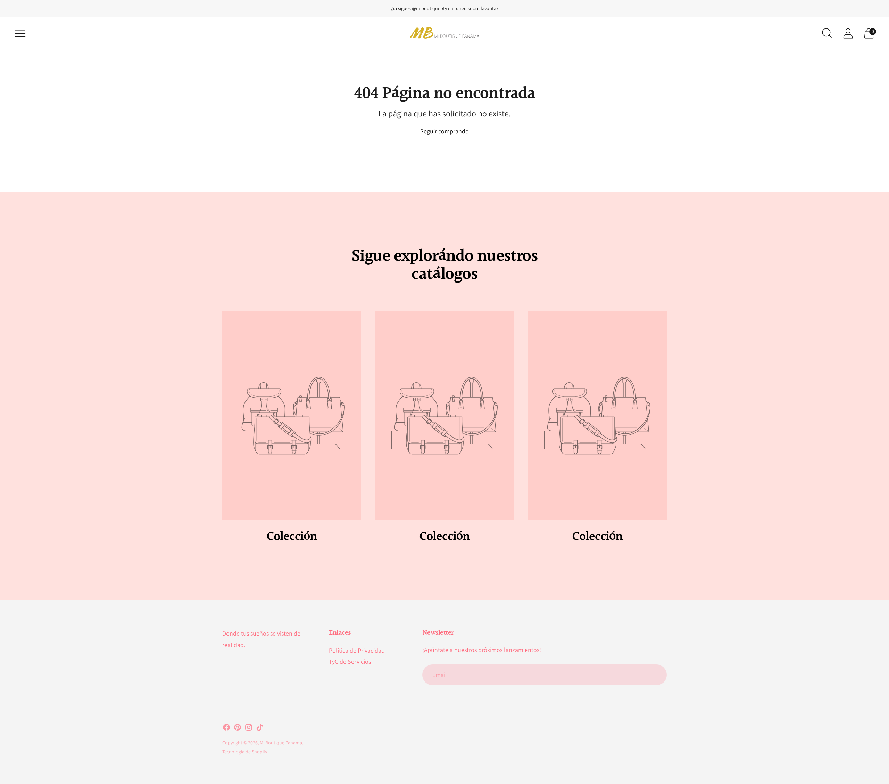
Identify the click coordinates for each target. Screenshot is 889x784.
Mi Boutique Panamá (281, 743)
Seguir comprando (444, 131)
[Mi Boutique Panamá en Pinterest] (237, 728)
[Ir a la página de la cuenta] (848, 33)
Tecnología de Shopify (244, 752)
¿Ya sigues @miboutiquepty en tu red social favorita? (444, 8)
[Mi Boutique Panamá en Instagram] (248, 728)
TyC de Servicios (350, 661)
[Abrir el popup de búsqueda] (827, 33)
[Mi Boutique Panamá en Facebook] (226, 728)
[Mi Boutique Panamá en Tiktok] (260, 728)
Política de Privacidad (357, 650)
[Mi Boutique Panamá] (444, 33)
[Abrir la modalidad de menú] (20, 33)
